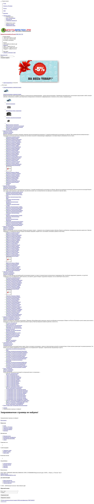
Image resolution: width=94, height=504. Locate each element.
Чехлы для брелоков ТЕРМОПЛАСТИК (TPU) (17, 401)
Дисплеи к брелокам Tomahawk (13, 284)
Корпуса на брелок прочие (12, 233)
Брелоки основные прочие (12, 138)
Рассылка (5, 467)
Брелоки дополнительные (9, 185)
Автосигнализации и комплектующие (12, 87)
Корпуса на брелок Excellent (12, 268)
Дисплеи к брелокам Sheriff (12, 288)
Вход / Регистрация (10, 18)
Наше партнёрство (7, 480)
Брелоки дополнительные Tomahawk (12, 202)
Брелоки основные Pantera (12, 177)
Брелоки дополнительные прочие (14, 193)
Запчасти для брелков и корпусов (11, 316)
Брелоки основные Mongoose (13, 148)
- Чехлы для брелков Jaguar (12, 384)
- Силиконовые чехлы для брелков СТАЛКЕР (17, 399)
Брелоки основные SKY (11, 179)
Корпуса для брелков (8, 226)
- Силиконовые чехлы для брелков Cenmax (16, 398)
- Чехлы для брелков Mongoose (13, 380)
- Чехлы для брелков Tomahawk (13, 378)
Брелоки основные (7, 130)
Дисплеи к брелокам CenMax (13, 286)
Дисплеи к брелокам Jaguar (12, 313)
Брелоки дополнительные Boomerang (12, 220)
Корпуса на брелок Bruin (12, 243)
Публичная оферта (7, 429)
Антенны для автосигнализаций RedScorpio (16, 362)
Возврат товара (6, 451)
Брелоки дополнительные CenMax (14, 206)
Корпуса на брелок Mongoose (13, 270)
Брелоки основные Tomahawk (13, 143)
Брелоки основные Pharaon (12, 182)
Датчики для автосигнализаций (13, 117)
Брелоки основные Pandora (12, 153)
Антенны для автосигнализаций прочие (15, 356)
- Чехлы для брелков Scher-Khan (13, 377)
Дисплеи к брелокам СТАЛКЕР (13, 310)
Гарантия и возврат (7, 428)
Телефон (3, 492)
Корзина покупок (10, 24)
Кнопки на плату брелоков (12, 336)
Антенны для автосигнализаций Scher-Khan (16, 351)
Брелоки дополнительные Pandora (14, 222)
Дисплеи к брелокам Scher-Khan (13, 281)
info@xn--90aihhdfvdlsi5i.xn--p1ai (8, 475)
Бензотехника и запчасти (9, 481)
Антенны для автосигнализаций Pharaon (15, 364)
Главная (5, 407)
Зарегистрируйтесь (7, 82)
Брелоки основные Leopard (12, 162)
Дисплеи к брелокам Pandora (13, 303)
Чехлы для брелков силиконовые (13, 388)
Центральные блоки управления (13, 110)
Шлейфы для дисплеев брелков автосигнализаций (13, 331)
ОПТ (4, 10)
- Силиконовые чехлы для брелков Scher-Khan (17, 390)
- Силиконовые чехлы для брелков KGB (15, 394)
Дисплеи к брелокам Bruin (12, 300)
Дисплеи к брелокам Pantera (12, 298)
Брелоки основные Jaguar (12, 160)
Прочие (8, 184)
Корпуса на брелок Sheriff (12, 251)
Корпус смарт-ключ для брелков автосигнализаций (15, 405)
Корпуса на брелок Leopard (12, 246)
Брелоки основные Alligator (12, 172)
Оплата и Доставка (7, 5)
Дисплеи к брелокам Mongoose (13, 315)
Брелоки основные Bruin (12, 155)
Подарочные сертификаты (9, 437)
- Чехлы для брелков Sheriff (12, 382)
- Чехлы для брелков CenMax (13, 379)
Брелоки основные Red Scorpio (13, 158)
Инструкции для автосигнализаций (14, 127)
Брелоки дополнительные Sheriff (13, 209)
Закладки (5, 466)
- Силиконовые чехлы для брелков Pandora (16, 395)
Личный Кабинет (7, 463)
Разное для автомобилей (11, 129)
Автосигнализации (10, 103)
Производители (7, 436)
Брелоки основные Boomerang (13, 165)
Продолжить (3, 420)
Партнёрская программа (9, 438)
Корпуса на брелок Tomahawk (13, 238)
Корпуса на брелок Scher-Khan (13, 236)
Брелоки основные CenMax (12, 145)
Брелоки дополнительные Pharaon (14, 225)
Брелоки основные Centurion (12, 174)
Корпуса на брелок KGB (12, 265)
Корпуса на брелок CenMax (12, 241)
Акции (5, 439)
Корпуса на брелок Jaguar (12, 253)
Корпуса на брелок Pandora (12, 248)
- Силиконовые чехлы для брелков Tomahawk (16, 391)
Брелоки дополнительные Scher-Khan (13, 197)
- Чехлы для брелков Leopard (12, 385)
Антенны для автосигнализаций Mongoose (16, 358)
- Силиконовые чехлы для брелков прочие (16, 389)
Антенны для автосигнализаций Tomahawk (16, 353)
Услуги (5, 8)
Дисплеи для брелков (8, 271)
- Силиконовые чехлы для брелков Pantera (16, 396)
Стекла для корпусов (11, 324)
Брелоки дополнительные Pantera (14, 211)
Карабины (8, 339)
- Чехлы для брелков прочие (12, 375)
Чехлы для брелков (7, 368)
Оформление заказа (10, 25)
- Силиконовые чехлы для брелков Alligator (16, 393)
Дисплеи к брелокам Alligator (13, 295)
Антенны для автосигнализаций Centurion (16, 367)
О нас (4, 3)
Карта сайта (6, 452)
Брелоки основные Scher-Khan (13, 140)
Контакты (5, 13)
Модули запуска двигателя (12, 124)
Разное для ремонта (10, 341)
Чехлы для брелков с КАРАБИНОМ (14, 404)
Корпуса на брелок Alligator (12, 263)
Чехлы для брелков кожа (11, 374)
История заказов (7, 464)
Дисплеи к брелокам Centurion (13, 308)
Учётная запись (7, 15)
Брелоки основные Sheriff (12, 150)
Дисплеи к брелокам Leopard (13, 305)
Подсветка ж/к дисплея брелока (13, 326)
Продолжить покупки (5, 497)
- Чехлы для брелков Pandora (12, 383)
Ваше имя (3, 491)
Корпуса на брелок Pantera (12, 256)
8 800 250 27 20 (4, 473)
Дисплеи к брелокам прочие (12, 279)
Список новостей (7, 483)
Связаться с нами (7, 450)
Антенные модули (7, 342)
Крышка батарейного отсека (12, 334)
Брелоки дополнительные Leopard (14, 215)
